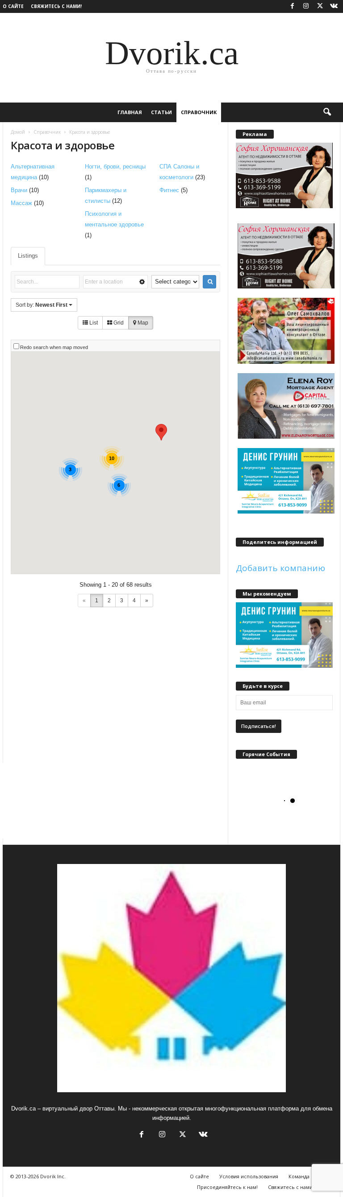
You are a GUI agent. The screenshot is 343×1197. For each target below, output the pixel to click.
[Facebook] (292, 6)
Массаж (21, 203)
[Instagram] (306, 6)
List (93, 323)
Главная (129, 112)
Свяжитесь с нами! (56, 6)
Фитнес (169, 190)
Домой (18, 132)
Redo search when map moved (54, 347)
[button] (327, 112)
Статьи (161, 112)
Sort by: (41, 305)
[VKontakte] (333, 6)
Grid (118, 323)
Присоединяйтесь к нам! (227, 1187)
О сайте (13, 6)
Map (142, 323)
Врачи (19, 190)
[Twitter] (319, 6)
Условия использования (248, 1176)
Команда (299, 1176)
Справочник (199, 112)
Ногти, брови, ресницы (115, 166)
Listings (28, 255)
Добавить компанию (280, 568)
